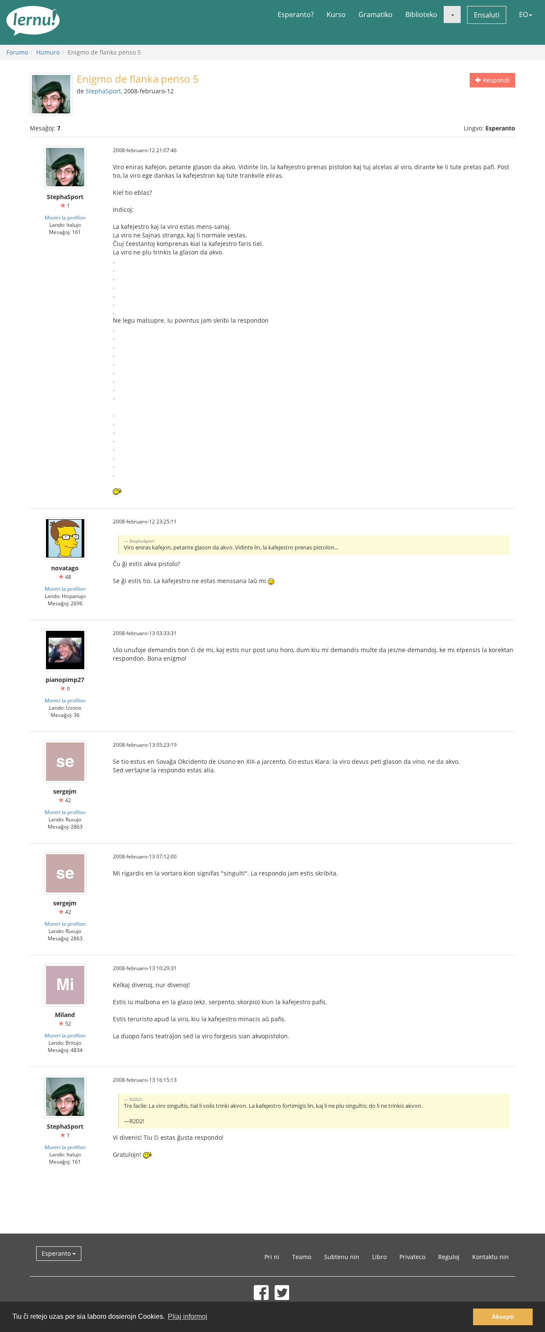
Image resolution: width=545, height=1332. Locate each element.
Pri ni (271, 1257)
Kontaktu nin (490, 1257)
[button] (452, 14)
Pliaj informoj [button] (187, 1316)
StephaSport (103, 91)
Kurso (336, 14)
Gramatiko (376, 14)
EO (523, 14)
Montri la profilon (65, 217)
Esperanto (57, 1253)
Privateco (412, 1257)
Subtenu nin (341, 1257)
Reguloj (448, 1257)
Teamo (301, 1257)
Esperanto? (296, 14)
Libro (379, 1257)
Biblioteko (421, 14)
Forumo (17, 52)
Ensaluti (486, 15)
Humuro (48, 52)
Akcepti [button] (503, 1316)
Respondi (495, 80)
